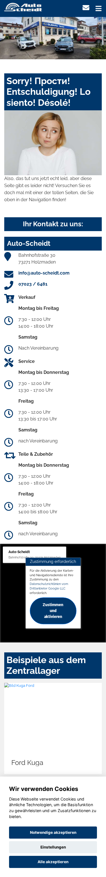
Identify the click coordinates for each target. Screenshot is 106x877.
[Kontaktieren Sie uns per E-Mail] (86, 8)
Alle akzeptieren (53, 862)
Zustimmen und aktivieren (53, 611)
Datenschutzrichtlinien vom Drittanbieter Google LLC (49, 586)
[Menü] (98, 8)
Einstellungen (53, 847)
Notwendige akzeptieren (53, 832)
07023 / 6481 (32, 284)
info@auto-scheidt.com (44, 273)
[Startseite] (23, 7)
